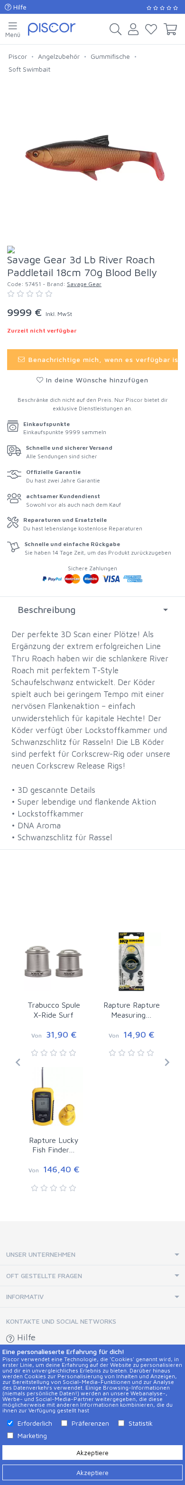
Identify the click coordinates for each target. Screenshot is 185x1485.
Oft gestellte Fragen (44, 1276)
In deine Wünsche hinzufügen (96, 380)
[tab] (92, 609)
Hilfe (19, 7)
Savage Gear (84, 284)
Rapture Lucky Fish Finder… (54, 1145)
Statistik (141, 1423)
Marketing (32, 1435)
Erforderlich (35, 1423)
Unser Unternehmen (40, 1254)
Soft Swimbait (29, 69)
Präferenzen (90, 1423)
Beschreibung (47, 609)
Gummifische (110, 56)
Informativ (25, 1296)
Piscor (18, 56)
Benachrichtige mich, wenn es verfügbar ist (102, 359)
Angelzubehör (59, 56)
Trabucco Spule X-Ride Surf (54, 1010)
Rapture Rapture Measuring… (131, 1010)
